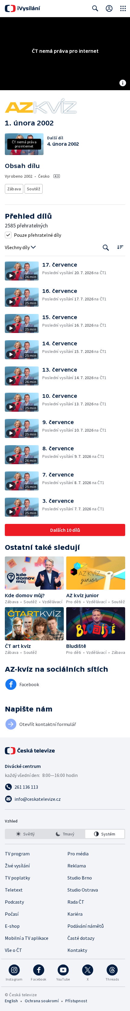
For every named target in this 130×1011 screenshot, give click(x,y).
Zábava (14, 189)
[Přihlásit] (109, 8)
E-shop (12, 926)
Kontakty (77, 950)
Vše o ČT (13, 950)
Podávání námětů (85, 926)
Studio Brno (79, 878)
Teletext (14, 890)
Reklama (76, 866)
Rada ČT (75, 902)
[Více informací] (122, 84)
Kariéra (75, 914)
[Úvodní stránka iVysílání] (22, 8)
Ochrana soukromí (42, 1000)
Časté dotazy (80, 938)
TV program (17, 854)
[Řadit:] (120, 247)
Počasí (11, 914)
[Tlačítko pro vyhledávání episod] (106, 247)
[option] (25, 834)
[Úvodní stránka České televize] (30, 750)
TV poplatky (17, 878)
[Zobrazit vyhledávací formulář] (95, 8)
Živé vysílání (17, 866)
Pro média (78, 854)
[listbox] (65, 834)
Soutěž (33, 189)
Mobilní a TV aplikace (26, 938)
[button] (23, 270)
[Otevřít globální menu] (123, 8)
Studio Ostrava (82, 890)
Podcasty (14, 902)
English (11, 1000)
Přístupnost (76, 1000)
